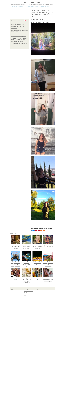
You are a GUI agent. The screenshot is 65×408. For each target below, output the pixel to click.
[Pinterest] (37, 230)
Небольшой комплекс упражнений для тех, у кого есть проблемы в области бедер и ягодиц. (19, 40)
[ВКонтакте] (33, 230)
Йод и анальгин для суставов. (18, 33)
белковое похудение (37, 225)
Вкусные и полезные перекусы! (18, 36)
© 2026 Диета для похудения (15, 289)
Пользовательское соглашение (32, 289)
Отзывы (49, 7)
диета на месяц (43, 225)
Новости (20, 7)
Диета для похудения (32, 2)
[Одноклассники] (42, 230)
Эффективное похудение (31, 7)
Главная (14, 7)
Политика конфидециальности (28, 291)
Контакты (25, 289)
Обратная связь (39, 289)
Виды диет (43, 7)
